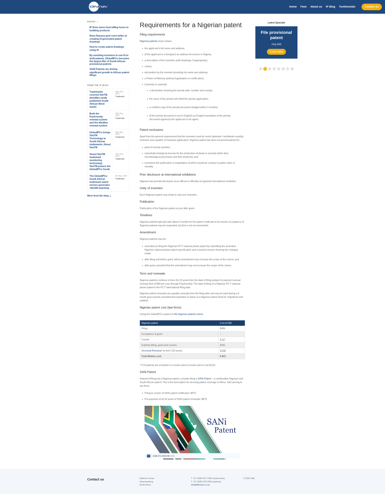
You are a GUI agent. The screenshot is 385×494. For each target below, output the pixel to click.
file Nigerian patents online (188, 314)
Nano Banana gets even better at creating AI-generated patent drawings (108, 38)
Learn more (276, 51)
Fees (303, 6)
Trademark (120, 96)
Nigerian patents (148, 41)
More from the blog (98, 195)
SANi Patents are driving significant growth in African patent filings (109, 72)
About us (316, 6)
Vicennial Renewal (151, 350)
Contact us (372, 6)
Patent (91, 22)
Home (293, 6)
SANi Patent (204, 378)
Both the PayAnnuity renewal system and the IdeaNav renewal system (98, 119)
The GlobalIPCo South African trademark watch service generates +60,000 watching (99, 182)
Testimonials (347, 6)
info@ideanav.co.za (200, 484)
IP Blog (330, 6)
